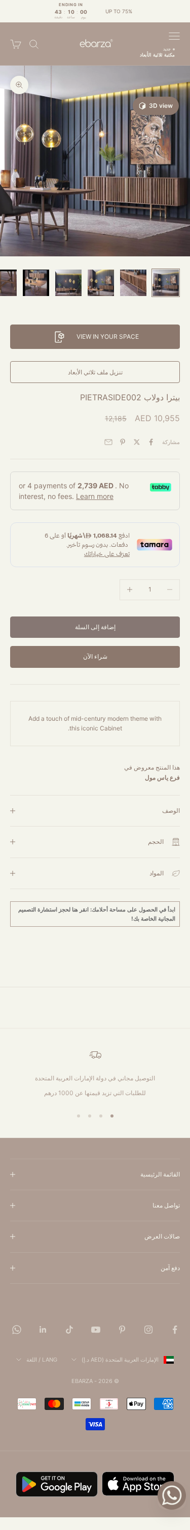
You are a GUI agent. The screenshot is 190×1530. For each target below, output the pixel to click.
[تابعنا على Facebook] (175, 1330)
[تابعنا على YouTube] (96, 1330)
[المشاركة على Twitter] (137, 442)
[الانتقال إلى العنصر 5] (36, 283)
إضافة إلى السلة (95, 627)
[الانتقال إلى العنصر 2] (133, 283)
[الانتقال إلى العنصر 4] (68, 283)
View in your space (108, 336)
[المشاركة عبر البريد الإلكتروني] (108, 442)
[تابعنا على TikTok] (69, 1330)
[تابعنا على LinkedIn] (43, 1330)
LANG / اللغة (41, 1359)
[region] (95, 1073)
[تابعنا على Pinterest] (122, 1330)
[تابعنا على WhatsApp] (17, 1330)
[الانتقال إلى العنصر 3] (101, 283)
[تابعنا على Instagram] (148, 1330)
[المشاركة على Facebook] (151, 442)
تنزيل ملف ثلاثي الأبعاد (95, 372)
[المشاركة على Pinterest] (123, 442)
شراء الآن (95, 656)
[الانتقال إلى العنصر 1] (165, 283)
